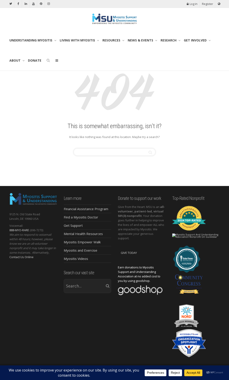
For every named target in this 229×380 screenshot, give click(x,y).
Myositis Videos (76, 258)
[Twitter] (10, 3)
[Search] (48, 60)
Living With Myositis (78, 40)
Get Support (73, 225)
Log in (193, 4)
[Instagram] (48, 3)
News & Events (141, 40)
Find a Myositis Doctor (81, 217)
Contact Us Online (21, 257)
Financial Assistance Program (86, 209)
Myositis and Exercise (80, 250)
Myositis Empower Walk (82, 242)
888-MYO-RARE (19, 230)
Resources (111, 40)
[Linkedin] (26, 3)
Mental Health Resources (83, 233)
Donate (34, 60)
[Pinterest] (41, 3)
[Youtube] (33, 3)
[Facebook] (18, 3)
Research (169, 40)
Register (207, 4)
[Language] (219, 4)
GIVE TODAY (129, 253)
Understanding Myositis (31, 40)
